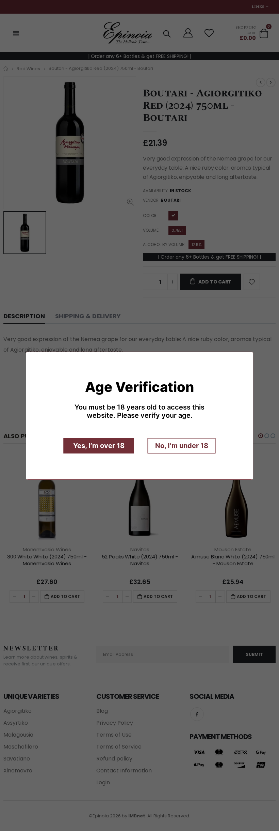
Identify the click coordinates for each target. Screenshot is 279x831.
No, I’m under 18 (181, 446)
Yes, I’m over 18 (99, 446)
